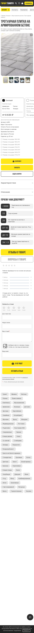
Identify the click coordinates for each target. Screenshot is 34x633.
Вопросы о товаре (17, 259)
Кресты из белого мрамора (11, 453)
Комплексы (6, 402)
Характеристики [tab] (8, 183)
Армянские (6, 407)
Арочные (5, 411)
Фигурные (21, 487)
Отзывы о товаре (17, 252)
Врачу (15, 419)
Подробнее (17, 630)
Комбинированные (24, 478)
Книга (18, 470)
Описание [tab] (5, 192)
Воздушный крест (8, 449)
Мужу (12, 478)
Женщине (24, 419)
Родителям (6, 428)
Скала (18, 436)
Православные (16, 398)
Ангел (4, 482)
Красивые (19, 457)
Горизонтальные (16, 491)
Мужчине (6, 419)
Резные (5, 398)
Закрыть (26, 630)
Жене (26, 474)
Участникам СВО (19, 428)
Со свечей (6, 440)
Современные (7, 432)
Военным (17, 407)
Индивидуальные (8, 423)
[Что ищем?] (16, 3)
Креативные (15, 482)
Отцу (4, 478)
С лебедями (17, 440)
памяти (7, 3)
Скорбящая (6, 474)
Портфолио (23, 10)
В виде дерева (7, 436)
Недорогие (16, 445)
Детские (27, 407)
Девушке (17, 474)
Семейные (6, 415)
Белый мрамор (26, 461)
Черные (18, 432)
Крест (15, 461)
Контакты (15, 10)
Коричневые (17, 466)
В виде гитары (7, 470)
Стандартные (7, 457)
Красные (5, 466)
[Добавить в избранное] (31, 35)
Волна (28, 457)
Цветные (5, 461)
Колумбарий (18, 415)
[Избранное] (19, 3)
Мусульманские (19, 402)
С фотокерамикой (8, 487)
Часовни (28, 491)
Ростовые (21, 423)
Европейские (17, 411)
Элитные (23, 394)
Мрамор (14, 394)
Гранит (5, 394)
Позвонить (28, 3)
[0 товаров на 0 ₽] (22, 3)
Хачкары (5, 445)
